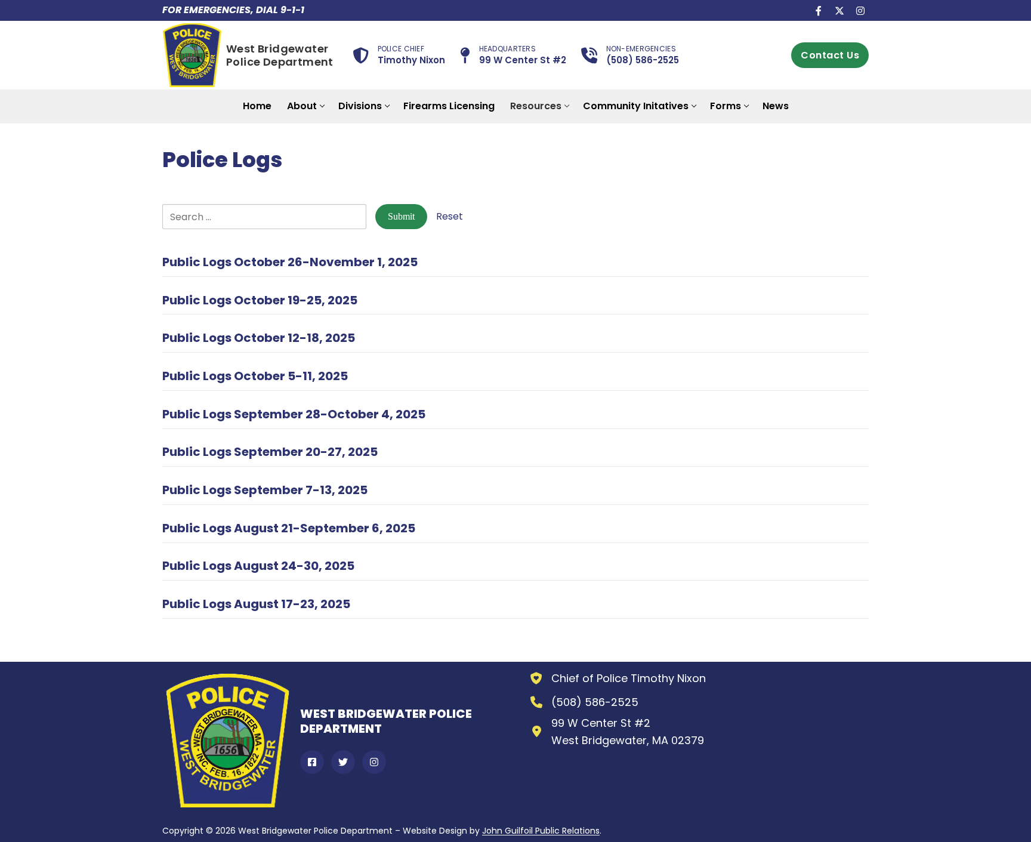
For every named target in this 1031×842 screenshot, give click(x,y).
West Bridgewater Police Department (280, 55)
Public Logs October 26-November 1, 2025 (290, 262)
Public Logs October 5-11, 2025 (255, 376)
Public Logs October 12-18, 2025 (258, 337)
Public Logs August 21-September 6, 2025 (288, 528)
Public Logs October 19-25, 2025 (259, 300)
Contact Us (830, 55)
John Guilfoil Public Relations (541, 831)
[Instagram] (860, 10)
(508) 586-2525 (594, 702)
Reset (449, 216)
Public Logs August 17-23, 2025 (256, 604)
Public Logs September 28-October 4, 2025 (293, 414)
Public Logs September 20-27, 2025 (270, 451)
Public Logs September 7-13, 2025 (265, 490)
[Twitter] (839, 10)
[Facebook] (819, 10)
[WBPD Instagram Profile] (374, 762)
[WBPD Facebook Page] (312, 762)
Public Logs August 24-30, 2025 (258, 565)
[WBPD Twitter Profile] (343, 762)
